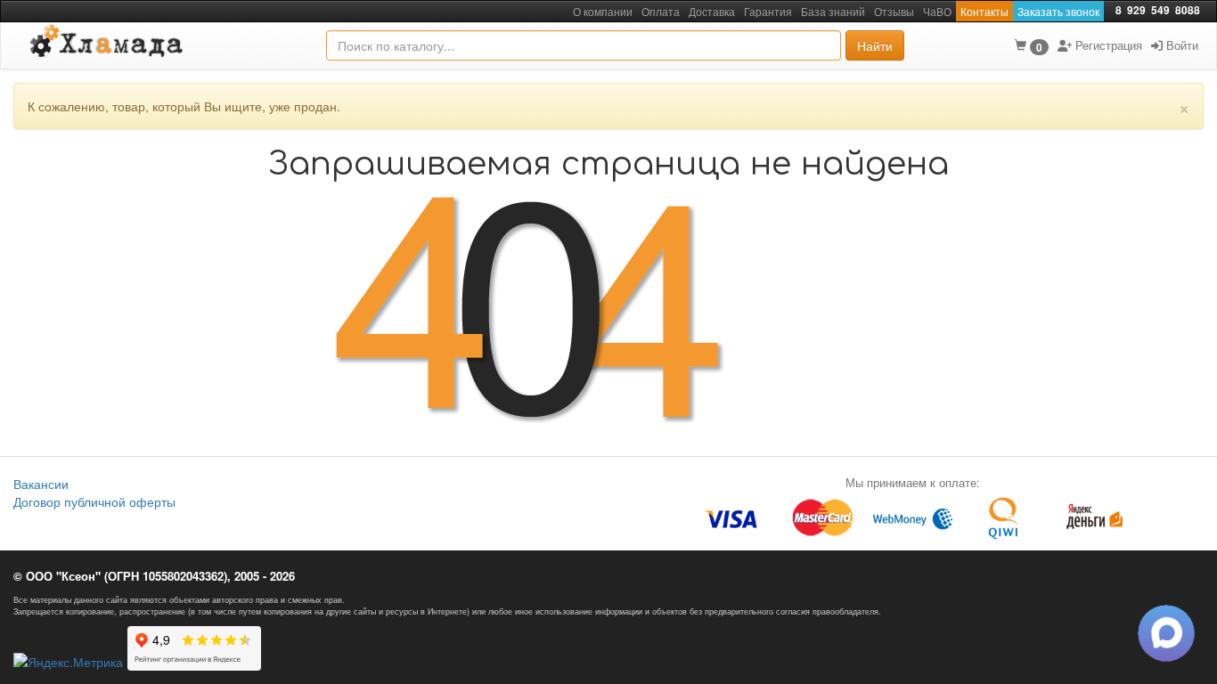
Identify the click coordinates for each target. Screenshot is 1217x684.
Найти (875, 45)
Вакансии (41, 484)
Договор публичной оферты (94, 501)
